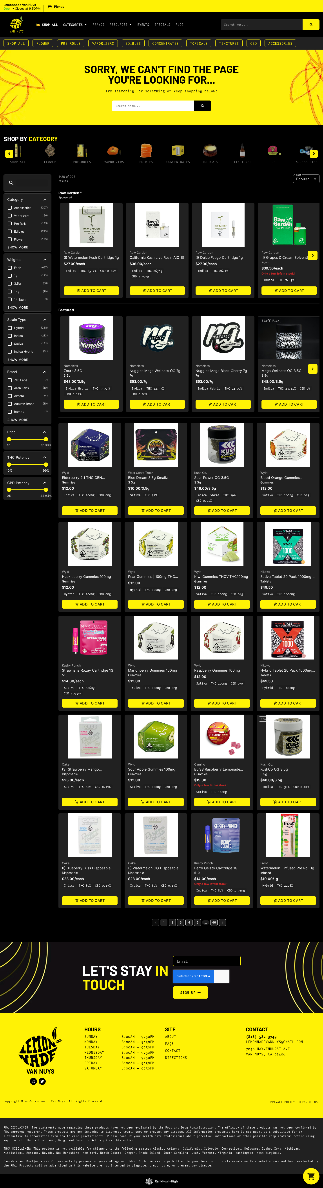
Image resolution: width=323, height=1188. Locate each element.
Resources (118, 24)
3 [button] (181, 922)
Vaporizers (103, 43)
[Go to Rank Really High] (161, 1181)
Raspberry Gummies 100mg (217, 670)
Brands (98, 24)
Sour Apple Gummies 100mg (151, 769)
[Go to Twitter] (42, 1081)
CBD (253, 43)
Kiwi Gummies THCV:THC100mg (221, 576)
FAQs (169, 1043)
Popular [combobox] (302, 179)
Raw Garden (72, 252)
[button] (35, 7)
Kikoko (265, 571)
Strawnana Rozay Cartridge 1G (87, 670)
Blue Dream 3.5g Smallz (148, 477)
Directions (176, 1057)
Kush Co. (200, 472)
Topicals (199, 43)
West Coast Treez (140, 472)
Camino (199, 764)
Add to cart (93, 290)
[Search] (311, 24)
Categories (73, 24)
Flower (42, 43)
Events (143, 24)
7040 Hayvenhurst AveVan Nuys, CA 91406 (268, 1051)
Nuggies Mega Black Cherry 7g (221, 370)
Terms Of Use (308, 1102)
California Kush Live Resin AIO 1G (157, 257)
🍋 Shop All (47, 24)
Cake (65, 764)
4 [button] (189, 922)
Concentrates (165, 43)
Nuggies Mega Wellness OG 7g (155, 370)
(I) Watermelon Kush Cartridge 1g (91, 257)
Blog (179, 24)
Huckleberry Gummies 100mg (86, 576)
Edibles (133, 43)
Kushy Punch (71, 665)
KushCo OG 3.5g (274, 769)
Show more (17, 247)
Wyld (65, 472)
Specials (162, 24)
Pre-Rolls (71, 43)
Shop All (16, 43)
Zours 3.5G (73, 370)
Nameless (71, 366)
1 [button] (164, 922)
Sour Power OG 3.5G (211, 477)
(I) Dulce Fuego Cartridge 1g (219, 257)
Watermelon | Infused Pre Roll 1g (287, 868)
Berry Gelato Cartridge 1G (216, 868)
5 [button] (197, 922)
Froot (264, 863)
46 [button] (214, 922)
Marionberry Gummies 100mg (152, 670)
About (170, 1036)
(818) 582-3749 (261, 1036)
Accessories (280, 43)
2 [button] (172, 922)
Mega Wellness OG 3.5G (281, 370)
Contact (172, 1050)
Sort (298, 174)
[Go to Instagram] (33, 1081)
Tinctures (229, 43)
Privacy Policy (282, 1102)
